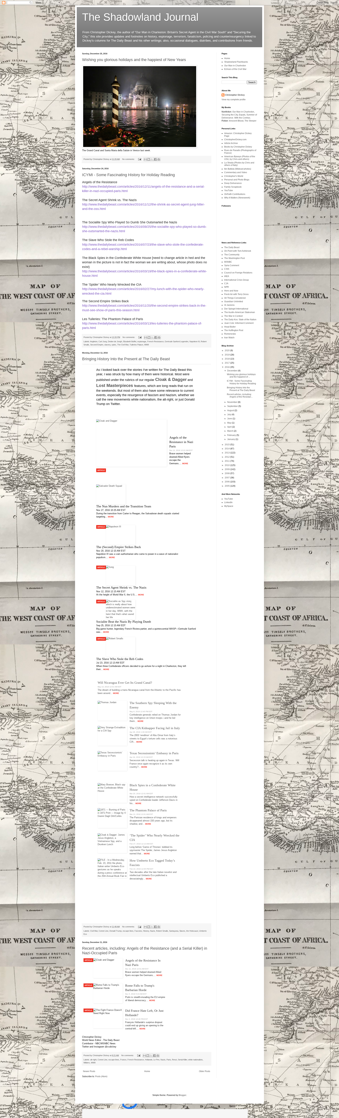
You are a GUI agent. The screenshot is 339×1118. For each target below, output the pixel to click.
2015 (227, 444)
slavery (107, 345)
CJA (226, 283)
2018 (227, 359)
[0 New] (165, 1113)
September (232, 406)
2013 (227, 452)
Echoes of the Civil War (235, 69)
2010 (227, 465)
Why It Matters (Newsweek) (237, 197)
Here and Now (231, 290)
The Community (231, 254)
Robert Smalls (162, 931)
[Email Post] (139, 159)
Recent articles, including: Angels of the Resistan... (240, 395)
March (230, 431)
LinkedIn (228, 502)
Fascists (138, 931)
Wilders (87, 1063)
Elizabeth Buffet (129, 341)
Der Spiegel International (236, 309)
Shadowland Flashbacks (236, 62)
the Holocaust (192, 931)
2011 (227, 461)
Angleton (93, 341)
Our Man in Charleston (235, 65)
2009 (227, 469)
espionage (141, 341)
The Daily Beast (231, 247)
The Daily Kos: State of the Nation (240, 319)
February (231, 435)
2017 (227, 363)
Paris (168, 1060)
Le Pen (156, 1060)
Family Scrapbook (233, 187)
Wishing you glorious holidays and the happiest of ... (241, 375)
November (232, 402)
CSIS (226, 269)
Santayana (173, 931)
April (229, 427)
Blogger (182, 1095)
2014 (227, 448)
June (230, 418)
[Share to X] (152, 159)
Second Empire (96, 345)
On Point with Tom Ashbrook (237, 251)
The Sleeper (250, 121)
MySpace (228, 506)
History (146, 931)
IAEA (226, 276)
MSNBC (228, 262)
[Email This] (145, 159)
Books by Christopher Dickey (238, 147)
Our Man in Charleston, (243, 112)
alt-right (93, 1060)
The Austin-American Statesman (239, 312)
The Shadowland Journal (140, 17)
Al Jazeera (229, 305)
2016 (227, 367)
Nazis (152, 931)
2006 (227, 481)
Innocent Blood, (236, 121)
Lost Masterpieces (115, 385)
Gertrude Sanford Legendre (176, 341)
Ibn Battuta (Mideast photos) (237, 169)
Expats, (242, 115)
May (229, 423)
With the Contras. (242, 118)
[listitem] (146, 635)
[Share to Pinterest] (158, 159)
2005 (227, 486)
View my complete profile (234, 99)
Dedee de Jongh (115, 341)
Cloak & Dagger (171, 379)
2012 (227, 457)
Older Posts (204, 1071)
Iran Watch (229, 337)
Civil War (94, 931)
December (232, 370)
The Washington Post (234, 258)
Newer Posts (89, 1071)
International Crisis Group (236, 280)
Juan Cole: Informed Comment (239, 323)
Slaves (182, 931)
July (229, 414)
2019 (227, 355)
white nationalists (195, 1060)
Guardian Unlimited (233, 301)
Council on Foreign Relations (238, 272)
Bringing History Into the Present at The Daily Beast (126, 359)
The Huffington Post (233, 330)
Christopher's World (233, 176)
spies (114, 345)
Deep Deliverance (233, 183)
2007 (227, 477)
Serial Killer (182, 1060)
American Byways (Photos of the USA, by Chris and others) (239, 157)
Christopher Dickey (235, 95)
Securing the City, (230, 115)
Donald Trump (115, 931)
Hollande (148, 1060)
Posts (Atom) (101, 1076)
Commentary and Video (235, 172)
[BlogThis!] (148, 159)
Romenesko (230, 334)
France (123, 1060)
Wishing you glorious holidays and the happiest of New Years (134, 59)
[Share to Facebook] (155, 159)
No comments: (128, 159)
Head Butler (230, 327)
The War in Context (233, 316)
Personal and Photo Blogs (236, 179)
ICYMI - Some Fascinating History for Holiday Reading (128, 175)
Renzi (174, 1060)
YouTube (228, 190)
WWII (146, 345)
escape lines (128, 931)
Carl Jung (103, 341)
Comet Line (103, 931)
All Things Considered (235, 298)
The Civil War (123, 345)
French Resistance (155, 341)
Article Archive (231, 143)
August (230, 410)
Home (147, 1071)
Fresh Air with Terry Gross (236, 294)
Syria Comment (231, 265)
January (231, 439)
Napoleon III (194, 341)
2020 (227, 350)
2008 (227, 473)
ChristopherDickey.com (235, 139)
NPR (226, 287)
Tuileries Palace (136, 345)
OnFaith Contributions (234, 194)
